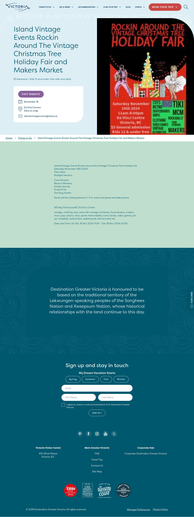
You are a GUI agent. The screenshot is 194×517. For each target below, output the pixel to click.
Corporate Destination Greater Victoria (146, 453)
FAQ (97, 453)
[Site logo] (18, 7)
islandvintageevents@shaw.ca (40, 116)
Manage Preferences (138, 509)
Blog (128, 7)
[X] (114, 434)
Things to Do (25, 138)
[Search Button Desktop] (186, 7)
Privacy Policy (160, 509)
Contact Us (97, 465)
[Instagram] (97, 434)
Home (9, 138)
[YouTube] (105, 434)
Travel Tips (97, 459)
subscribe (191, 297)
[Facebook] (88, 434)
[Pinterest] (80, 434)
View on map (31, 110)
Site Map (97, 471)
